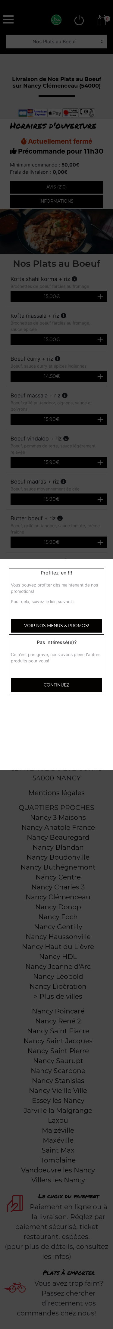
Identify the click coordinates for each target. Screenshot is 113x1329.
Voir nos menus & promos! (56, 625)
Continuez (56, 685)
